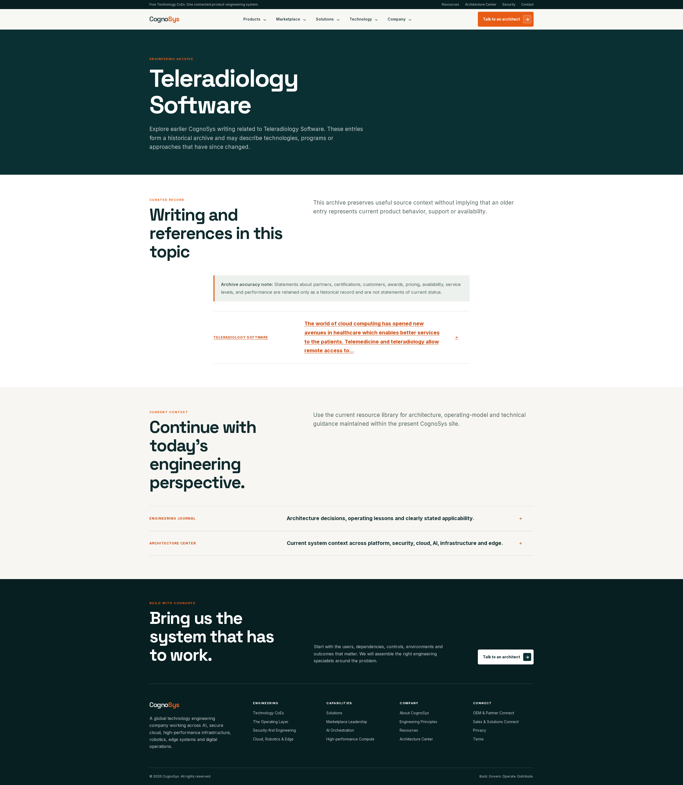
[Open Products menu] (265, 19)
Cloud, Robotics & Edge (273, 739)
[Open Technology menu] (376, 19)
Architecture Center (481, 4)
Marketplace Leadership (346, 722)
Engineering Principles (418, 722)
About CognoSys (414, 713)
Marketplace (288, 19)
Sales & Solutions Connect (496, 722)
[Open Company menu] (410, 19)
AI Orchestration (340, 730)
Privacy (479, 730)
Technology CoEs (268, 713)
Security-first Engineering (274, 730)
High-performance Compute (350, 739)
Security (508, 4)
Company (397, 19)
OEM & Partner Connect (493, 713)
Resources (450, 4)
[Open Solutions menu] (338, 19)
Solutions (325, 19)
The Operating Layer (270, 722)
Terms (478, 739)
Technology (361, 19)
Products (251, 19)
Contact (527, 4)
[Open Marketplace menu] (304, 19)
